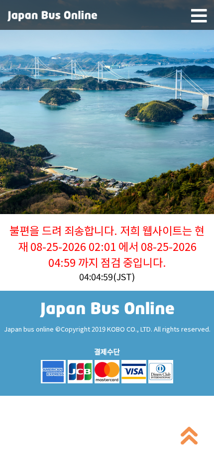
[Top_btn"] (189, 438)
